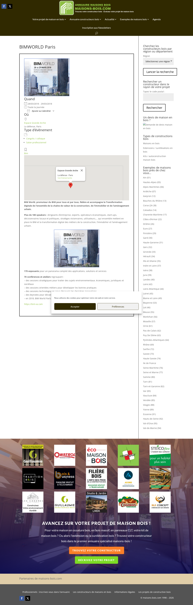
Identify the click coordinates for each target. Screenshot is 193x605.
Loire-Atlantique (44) (153, 288)
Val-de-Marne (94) (152, 428)
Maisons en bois (151, 143)
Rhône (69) (148, 344)
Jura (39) (147, 275)
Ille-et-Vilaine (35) (152, 261)
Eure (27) (147, 228)
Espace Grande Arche (35, 122)
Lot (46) (146, 307)
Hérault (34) (149, 256)
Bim (26, 153)
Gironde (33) (149, 251)
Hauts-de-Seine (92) (153, 418)
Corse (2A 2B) (149, 205)
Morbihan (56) (150, 316)
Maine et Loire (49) (152, 298)
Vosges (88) (148, 404)
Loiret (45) (148, 293)
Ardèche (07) (149, 191)
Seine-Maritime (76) (153, 367)
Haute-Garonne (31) (153, 242)
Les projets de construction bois (154, 592)
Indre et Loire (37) (152, 265)
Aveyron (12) (149, 196)
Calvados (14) (149, 210)
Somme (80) (149, 377)
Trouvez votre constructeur (96, 550)
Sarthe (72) (148, 349)
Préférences (118, 306)
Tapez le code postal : (154, 91)
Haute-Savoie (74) (152, 358)
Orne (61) (147, 325)
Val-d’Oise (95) (150, 423)
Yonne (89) (148, 409)
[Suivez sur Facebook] (4, 6)
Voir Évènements (65, 178)
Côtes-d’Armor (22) (152, 219)
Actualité (109, 19)
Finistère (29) (149, 233)
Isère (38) (147, 270)
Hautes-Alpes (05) (152, 182)
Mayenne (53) (150, 302)
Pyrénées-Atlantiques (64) (156, 340)
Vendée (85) (149, 400)
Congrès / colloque (35, 138)
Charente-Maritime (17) (155, 214)
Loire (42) (147, 284)
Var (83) (147, 391)
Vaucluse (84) (149, 395)
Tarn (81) (147, 381)
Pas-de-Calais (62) (152, 330)
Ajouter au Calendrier (41, 111)
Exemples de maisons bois (133, 19)
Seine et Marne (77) (153, 372)
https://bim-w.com (33, 304)
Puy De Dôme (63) (152, 335)
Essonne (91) (149, 414)
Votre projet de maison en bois (48, 19)
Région (146, 56)
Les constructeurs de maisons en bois (92, 592)
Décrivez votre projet (96, 560)
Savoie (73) (148, 353)
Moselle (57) (149, 321)
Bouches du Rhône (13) (154, 200)
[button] (71, 185)
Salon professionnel (36, 142)
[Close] (81, 170)
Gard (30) (147, 237)
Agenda (157, 19)
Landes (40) (149, 279)
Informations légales (124, 592)
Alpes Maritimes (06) (153, 186)
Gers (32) (147, 247)
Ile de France (149, 363)
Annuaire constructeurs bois (84, 19)
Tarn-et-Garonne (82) (153, 386)
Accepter (75, 306)
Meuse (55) (148, 312)
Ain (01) (147, 177)
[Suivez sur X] (10, 6)
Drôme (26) (148, 224)
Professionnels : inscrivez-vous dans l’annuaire (46, 592)
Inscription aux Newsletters (96, 27)
